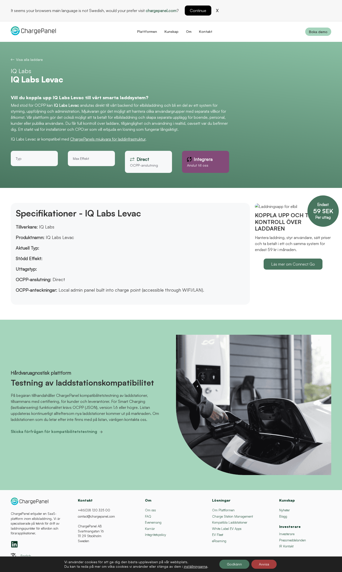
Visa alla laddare (29, 59)
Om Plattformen (223, 510)
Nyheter (284, 510)
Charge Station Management (232, 516)
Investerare (286, 534)
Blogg (283, 516)
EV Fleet (217, 535)
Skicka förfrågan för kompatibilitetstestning (54, 431)
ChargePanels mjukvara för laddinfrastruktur (107, 139)
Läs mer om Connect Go (293, 264)
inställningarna (195, 566)
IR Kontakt (286, 546)
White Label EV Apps (227, 529)
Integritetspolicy (155, 535)
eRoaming (219, 541)
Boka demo (318, 32)
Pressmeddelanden (292, 540)
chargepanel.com (161, 10)
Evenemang (153, 522)
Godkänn (234, 564)
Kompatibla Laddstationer (229, 522)
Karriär (150, 529)
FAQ (148, 516)
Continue (198, 10)
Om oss (150, 510)
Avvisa (264, 564)
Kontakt (205, 31)
